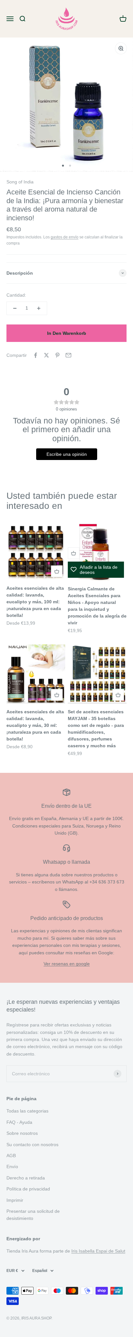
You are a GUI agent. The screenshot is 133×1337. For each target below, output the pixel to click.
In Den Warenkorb (66, 333)
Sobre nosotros (22, 1133)
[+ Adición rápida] (57, 571)
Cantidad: (16, 295)
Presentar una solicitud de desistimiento (33, 1215)
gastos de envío (64, 237)
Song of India (20, 181)
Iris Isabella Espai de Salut (98, 1251)
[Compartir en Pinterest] (57, 355)
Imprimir (14, 1200)
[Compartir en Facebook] (35, 355)
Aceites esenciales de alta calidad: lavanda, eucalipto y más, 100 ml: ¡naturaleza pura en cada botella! (35, 602)
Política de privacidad (28, 1188)
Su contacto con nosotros (32, 1144)
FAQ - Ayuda (19, 1122)
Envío (12, 1166)
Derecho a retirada (25, 1177)
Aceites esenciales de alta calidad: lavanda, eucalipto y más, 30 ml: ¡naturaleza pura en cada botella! (35, 725)
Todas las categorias (27, 1110)
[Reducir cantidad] (15, 308)
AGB (11, 1155)
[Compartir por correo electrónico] (68, 355)
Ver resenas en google (67, 963)
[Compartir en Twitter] (46, 355)
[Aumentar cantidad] (39, 308)
